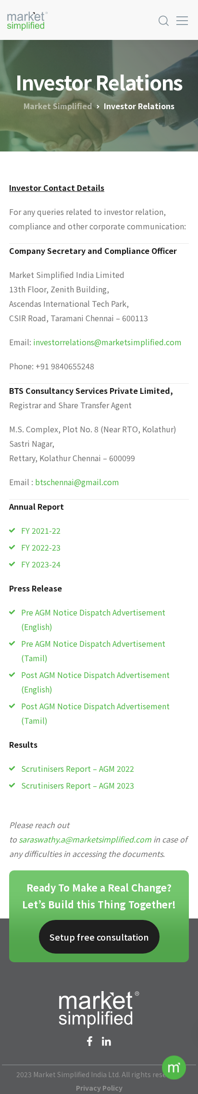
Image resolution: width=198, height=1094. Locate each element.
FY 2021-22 (41, 530)
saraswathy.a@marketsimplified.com (85, 839)
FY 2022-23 (41, 547)
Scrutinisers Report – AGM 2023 (77, 785)
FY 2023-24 (41, 564)
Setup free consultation (99, 937)
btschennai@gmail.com (77, 482)
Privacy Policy (99, 1088)
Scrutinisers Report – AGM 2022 (77, 768)
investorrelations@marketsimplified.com (107, 342)
